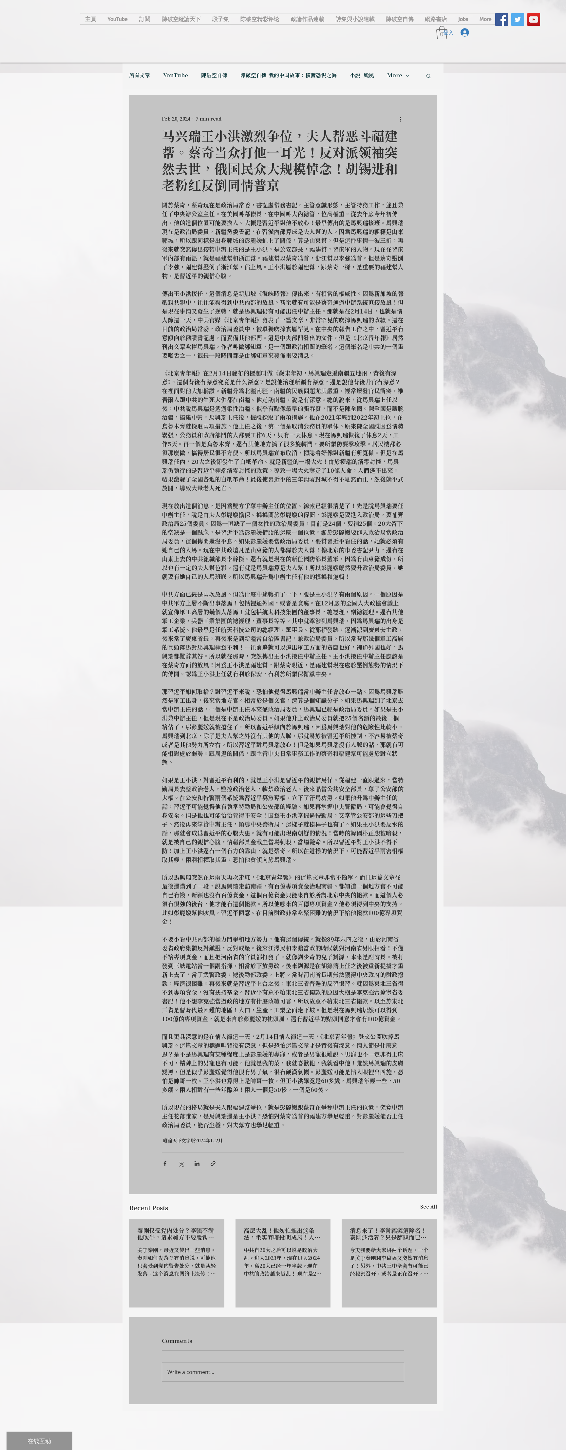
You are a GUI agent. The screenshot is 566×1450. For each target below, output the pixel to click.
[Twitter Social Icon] (517, 19)
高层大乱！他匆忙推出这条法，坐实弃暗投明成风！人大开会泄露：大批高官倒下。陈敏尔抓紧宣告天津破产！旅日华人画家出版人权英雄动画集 (282, 1234)
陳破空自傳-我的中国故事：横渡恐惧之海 (288, 76)
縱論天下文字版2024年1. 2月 (193, 1141)
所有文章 (139, 76)
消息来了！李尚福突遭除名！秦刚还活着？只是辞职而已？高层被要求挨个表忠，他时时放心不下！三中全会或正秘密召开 (388, 1234)
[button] (428, 75)
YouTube (175, 76)
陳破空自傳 (214, 76)
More (394, 76)
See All (428, 1207)
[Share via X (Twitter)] (181, 1163)
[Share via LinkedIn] (197, 1163)
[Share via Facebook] (165, 1163)
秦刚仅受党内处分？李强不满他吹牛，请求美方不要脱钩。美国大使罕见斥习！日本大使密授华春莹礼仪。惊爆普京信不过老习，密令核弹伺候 (175, 1234)
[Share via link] (213, 1163)
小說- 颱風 (362, 76)
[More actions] (400, 119)
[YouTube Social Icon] (533, 19)
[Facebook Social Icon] (501, 19)
